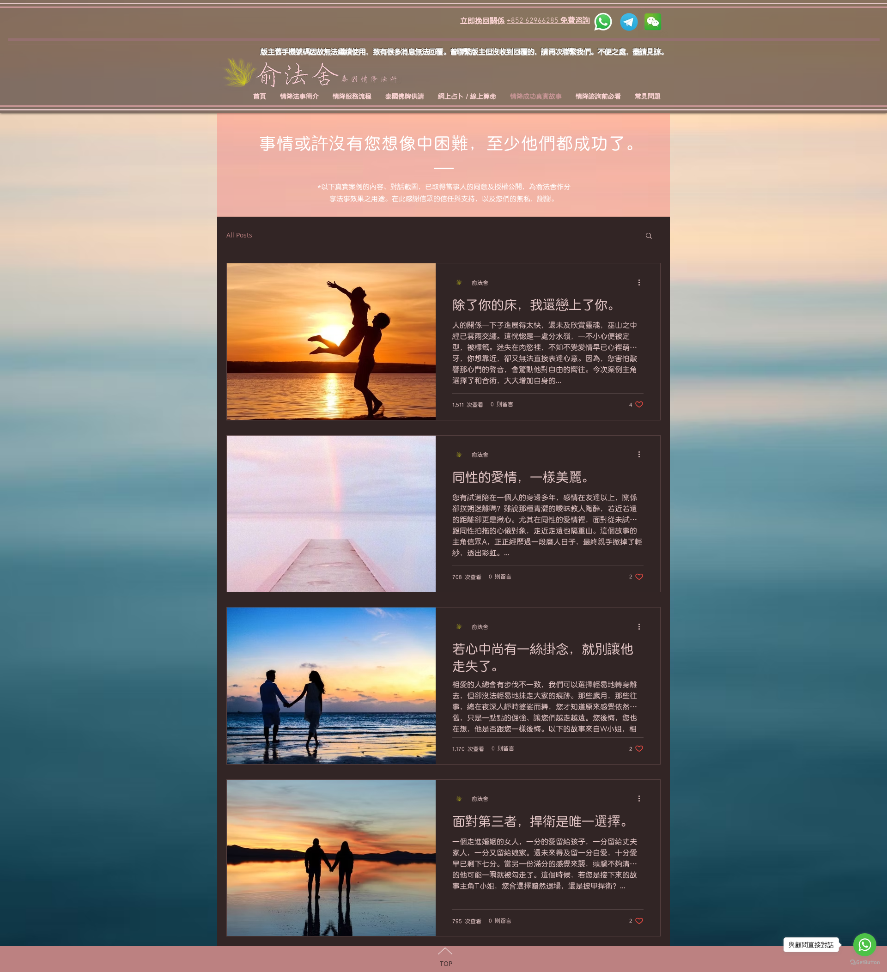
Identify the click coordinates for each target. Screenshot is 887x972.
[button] (648, 236)
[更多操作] (642, 282)
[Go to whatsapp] (864, 944)
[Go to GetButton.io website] (865, 963)
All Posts (239, 235)
